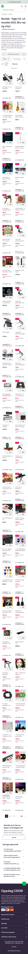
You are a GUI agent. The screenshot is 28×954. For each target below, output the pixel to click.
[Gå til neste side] (25, 816)
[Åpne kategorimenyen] (25, 6)
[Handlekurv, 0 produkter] (22, 6)
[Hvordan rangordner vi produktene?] (2, 64)
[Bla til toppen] (24, 883)
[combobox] (14, 9)
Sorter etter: (6, 64)
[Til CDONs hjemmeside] (2, 6)
